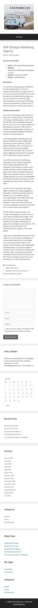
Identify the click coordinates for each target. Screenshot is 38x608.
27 (31, 397)
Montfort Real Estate (11, 426)
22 (10, 397)
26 (27, 397)
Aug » (8, 405)
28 (6, 400)
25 (22, 397)
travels (6, 519)
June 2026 (7, 464)
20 (31, 393)
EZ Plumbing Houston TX (13, 434)
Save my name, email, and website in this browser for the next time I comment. (19, 330)
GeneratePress (19, 604)
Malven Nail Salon (11, 268)
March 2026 (8, 472)
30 (14, 400)
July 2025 (7, 496)
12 (27, 389)
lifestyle (6, 516)
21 (6, 397)
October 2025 (9, 487)
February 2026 (9, 475)
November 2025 (9, 484)
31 (18, 400)
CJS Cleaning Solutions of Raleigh (16, 437)
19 (27, 393)
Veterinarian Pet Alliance (12, 431)
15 (10, 393)
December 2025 (9, 481)
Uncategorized (10, 265)
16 (14, 393)
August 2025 (8, 493)
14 (6, 393)
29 (10, 400)
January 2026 (9, 478)
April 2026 (7, 470)
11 (22, 389)
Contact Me (8, 569)
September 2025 (10, 490)
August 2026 (8, 458)
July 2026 (7, 461)
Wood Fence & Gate (11, 428)
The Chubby (8, 572)
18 (22, 393)
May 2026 (7, 467)
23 (14, 397)
